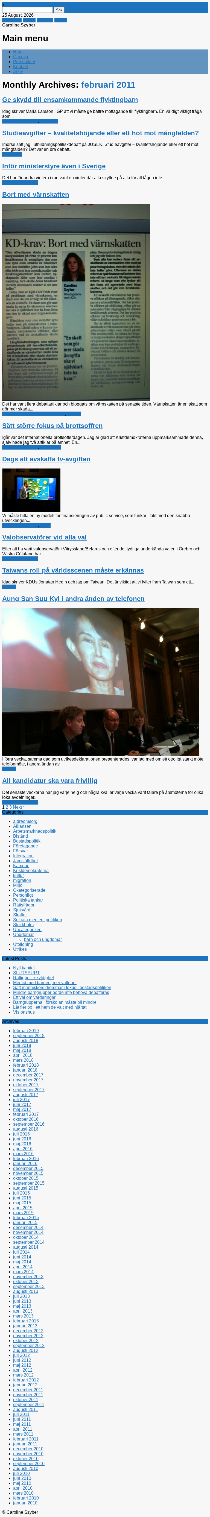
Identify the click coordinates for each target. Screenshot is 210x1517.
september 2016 (29, 1124)
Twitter (29, 20)
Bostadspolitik (26, 841)
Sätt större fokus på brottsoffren (52, 425)
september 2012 (29, 1345)
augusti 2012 (25, 1350)
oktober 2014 (26, 1237)
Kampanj (22, 865)
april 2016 (23, 1148)
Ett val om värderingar (34, 997)
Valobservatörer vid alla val (44, 537)
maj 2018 (22, 1050)
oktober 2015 (26, 1178)
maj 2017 (22, 1109)
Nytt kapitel (24, 968)
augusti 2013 (25, 1291)
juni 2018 (22, 1045)
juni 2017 (22, 1104)
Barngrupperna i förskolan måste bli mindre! (55, 1002)
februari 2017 (26, 1114)
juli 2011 (21, 1414)
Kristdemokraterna (20, 121)
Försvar (20, 851)
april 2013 (23, 1311)
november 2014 (28, 1232)
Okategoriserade (29, 890)
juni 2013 (22, 1301)
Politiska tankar (28, 900)
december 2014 (28, 1227)
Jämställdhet (25, 860)
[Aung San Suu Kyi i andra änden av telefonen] (100, 754)
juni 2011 (22, 1419)
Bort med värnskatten (35, 194)
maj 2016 (22, 1144)
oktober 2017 (26, 1084)
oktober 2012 (26, 1340)
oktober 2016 (26, 1119)
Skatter (74, 414)
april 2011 (22, 1429)
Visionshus (24, 1012)
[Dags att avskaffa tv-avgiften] (31, 510)
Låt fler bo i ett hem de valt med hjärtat (49, 1007)
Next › (18, 807)
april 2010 (23, 1488)
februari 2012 (26, 1380)
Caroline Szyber (18, 25)
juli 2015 (21, 1193)
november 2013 (28, 1276)
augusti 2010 (25, 1468)
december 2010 (28, 1448)
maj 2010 (22, 1483)
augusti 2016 (25, 1129)
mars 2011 (23, 1434)
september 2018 (29, 1035)
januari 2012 (25, 1385)
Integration (23, 855)
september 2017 (29, 1089)
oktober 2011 (25, 1399)
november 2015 (28, 1173)
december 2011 (28, 1389)
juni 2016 (22, 1139)
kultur (45, 525)
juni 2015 (22, 1198)
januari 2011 (25, 1444)
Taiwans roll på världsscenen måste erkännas (73, 570)
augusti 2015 (25, 1188)
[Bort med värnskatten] (76, 399)
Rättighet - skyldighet (33, 977)
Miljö (17, 885)
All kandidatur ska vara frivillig (50, 780)
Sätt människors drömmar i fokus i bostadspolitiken (62, 987)
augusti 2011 (25, 1409)
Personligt (23, 895)
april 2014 (23, 1266)
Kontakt (20, 66)
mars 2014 (23, 1271)
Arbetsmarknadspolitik (34, 831)
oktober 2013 (26, 1281)
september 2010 (29, 1463)
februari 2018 (26, 1065)
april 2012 (23, 1370)
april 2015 (23, 1207)
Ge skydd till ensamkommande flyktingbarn (70, 99)
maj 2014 (22, 1262)
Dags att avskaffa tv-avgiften (46, 459)
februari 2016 (26, 1158)
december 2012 (28, 1330)
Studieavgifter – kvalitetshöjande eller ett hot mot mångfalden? (100, 133)
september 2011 (28, 1404)
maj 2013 (22, 1306)
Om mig (20, 56)
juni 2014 (22, 1257)
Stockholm (23, 924)
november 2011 (28, 1394)
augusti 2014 (25, 1247)
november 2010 (28, 1453)
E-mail (60, 20)
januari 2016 (25, 1163)
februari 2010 (26, 1498)
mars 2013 (23, 1316)
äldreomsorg (25, 821)
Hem (17, 51)
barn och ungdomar (43, 939)
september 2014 (29, 1242)
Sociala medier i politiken (37, 919)
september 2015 (29, 1183)
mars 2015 (23, 1212)
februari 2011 (26, 1439)
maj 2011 (22, 1424)
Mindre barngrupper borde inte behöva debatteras (61, 992)
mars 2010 (23, 1493)
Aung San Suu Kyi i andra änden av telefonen (73, 598)
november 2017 (28, 1080)
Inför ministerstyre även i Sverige (54, 166)
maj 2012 (22, 1365)
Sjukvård (21, 910)
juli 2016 (21, 1134)
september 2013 (29, 1286)
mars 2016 (23, 1153)
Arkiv (18, 71)
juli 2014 (21, 1252)
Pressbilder (24, 61)
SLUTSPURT (26, 972)
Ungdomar (23, 934)
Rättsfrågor (50, 447)
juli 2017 (21, 1099)
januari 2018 (25, 1070)
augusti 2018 (25, 1040)
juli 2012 (21, 1355)
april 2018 (23, 1055)
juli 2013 (21, 1296)
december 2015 (28, 1168)
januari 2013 (25, 1326)
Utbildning (12, 154)
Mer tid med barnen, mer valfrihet (45, 982)
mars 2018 (23, 1060)
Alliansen (22, 826)
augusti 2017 (25, 1094)
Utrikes (9, 587)
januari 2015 (25, 1222)
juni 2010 (22, 1478)
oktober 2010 (26, 1458)
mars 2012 (23, 1375)
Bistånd (20, 836)
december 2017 (28, 1075)
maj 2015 (22, 1203)
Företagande (14, 414)
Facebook (12, 20)
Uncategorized (27, 929)
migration (49, 121)
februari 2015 (26, 1217)
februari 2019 (26, 1030)
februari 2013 (26, 1321)
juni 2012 (22, 1360)
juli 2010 (21, 1473)
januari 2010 (25, 1503)
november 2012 (28, 1335)
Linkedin (45, 20)
